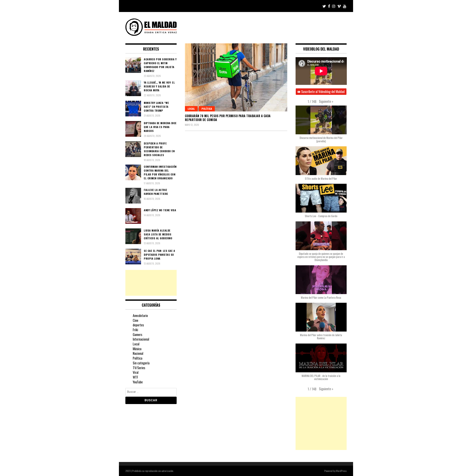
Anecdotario (140, 315)
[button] (326, 101)
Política (207, 109)
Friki (135, 329)
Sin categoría (141, 363)
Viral (135, 372)
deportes (138, 324)
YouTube (138, 382)
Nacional (138, 353)
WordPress (341, 471)
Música (137, 348)
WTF (135, 377)
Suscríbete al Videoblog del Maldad (323, 91)
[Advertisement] (151, 283)
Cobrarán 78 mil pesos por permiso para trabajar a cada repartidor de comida (228, 118)
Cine (135, 320)
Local (191, 109)
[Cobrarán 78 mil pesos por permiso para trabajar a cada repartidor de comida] (236, 77)
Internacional (141, 339)
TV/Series (139, 367)
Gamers (137, 334)
